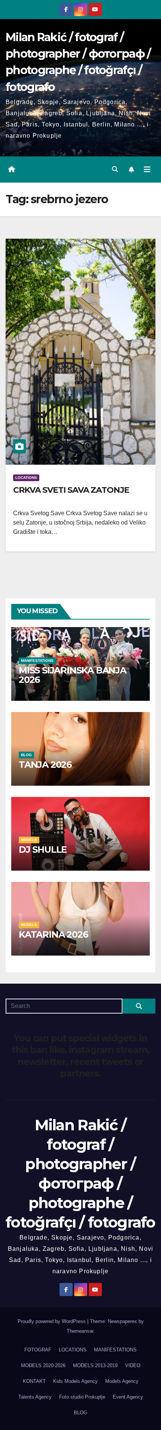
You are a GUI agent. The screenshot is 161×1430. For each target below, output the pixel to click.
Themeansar (80, 1331)
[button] (115, 169)
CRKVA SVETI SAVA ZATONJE (71, 490)
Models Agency (122, 1381)
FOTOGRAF (37, 1350)
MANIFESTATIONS (37, 661)
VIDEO (132, 1365)
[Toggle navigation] (147, 169)
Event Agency (128, 1397)
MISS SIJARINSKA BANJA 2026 (72, 675)
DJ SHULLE (43, 849)
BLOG (26, 755)
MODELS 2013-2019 (95, 1365)
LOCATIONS (26, 478)
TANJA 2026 (45, 764)
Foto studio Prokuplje (82, 1397)
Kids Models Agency (75, 1381)
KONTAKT (34, 1381)
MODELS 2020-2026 (43, 1365)
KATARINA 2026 (53, 934)
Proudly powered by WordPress (52, 1321)
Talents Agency (35, 1397)
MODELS (29, 840)
